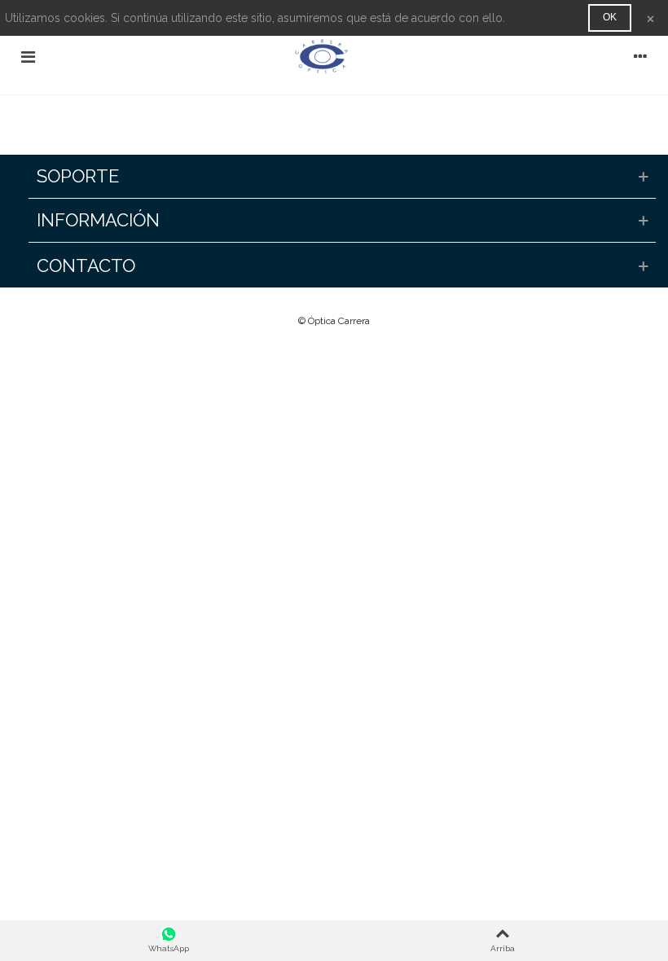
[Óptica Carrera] (334, 56)
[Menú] (27, 56)
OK (610, 17)
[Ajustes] (640, 56)
